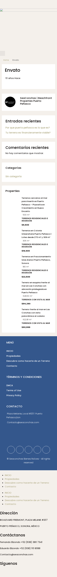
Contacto (11, 365)
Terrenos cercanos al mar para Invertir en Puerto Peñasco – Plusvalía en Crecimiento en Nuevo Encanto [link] (34, 205)
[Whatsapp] (20, 572)
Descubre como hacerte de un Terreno (28, 360)
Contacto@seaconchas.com (23, 422)
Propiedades (13, 355)
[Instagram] (28, 450)
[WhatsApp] (46, 450)
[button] (2, 53)
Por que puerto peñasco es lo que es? (27, 127)
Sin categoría (13, 176)
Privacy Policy (13, 395)
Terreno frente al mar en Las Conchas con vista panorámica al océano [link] (36, 312)
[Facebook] (11, 450)
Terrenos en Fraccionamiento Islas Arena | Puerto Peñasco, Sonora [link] (36, 260)
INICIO (9, 351)
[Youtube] (28, 572)
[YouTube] (37, 450)
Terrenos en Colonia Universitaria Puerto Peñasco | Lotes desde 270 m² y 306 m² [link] (36, 234)
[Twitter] (20, 450)
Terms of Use (13, 390)
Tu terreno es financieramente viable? (27, 132)
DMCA (9, 385)
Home (6, 60)
